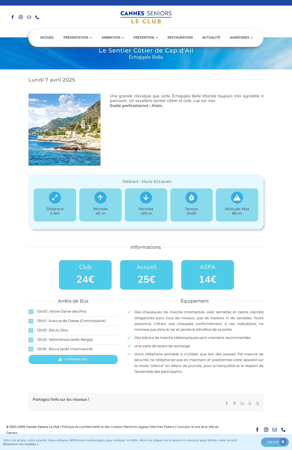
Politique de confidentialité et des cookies (92, 426)
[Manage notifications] (283, 441)
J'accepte (275, 442)
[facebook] (13, 17)
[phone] (37, 17)
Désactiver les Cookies (20, 444)
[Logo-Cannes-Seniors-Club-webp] (146, 10)
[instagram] (21, 17)
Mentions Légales (136, 426)
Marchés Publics (162, 426)
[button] (73, 311)
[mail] (29, 17)
